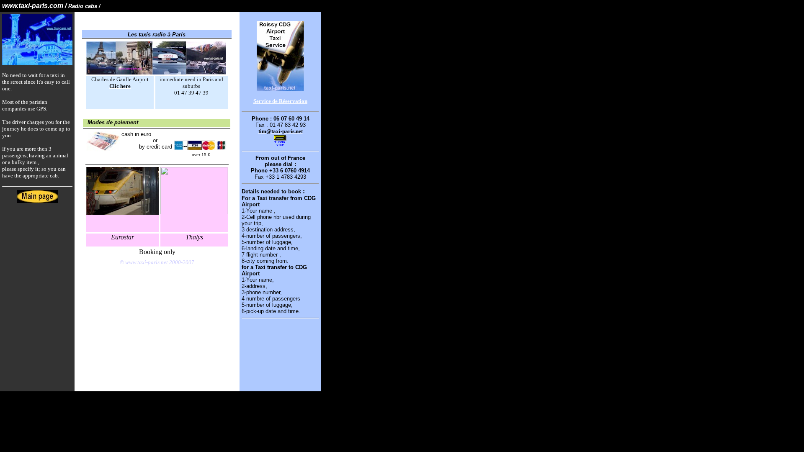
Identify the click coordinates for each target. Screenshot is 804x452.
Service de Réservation (280, 101)
